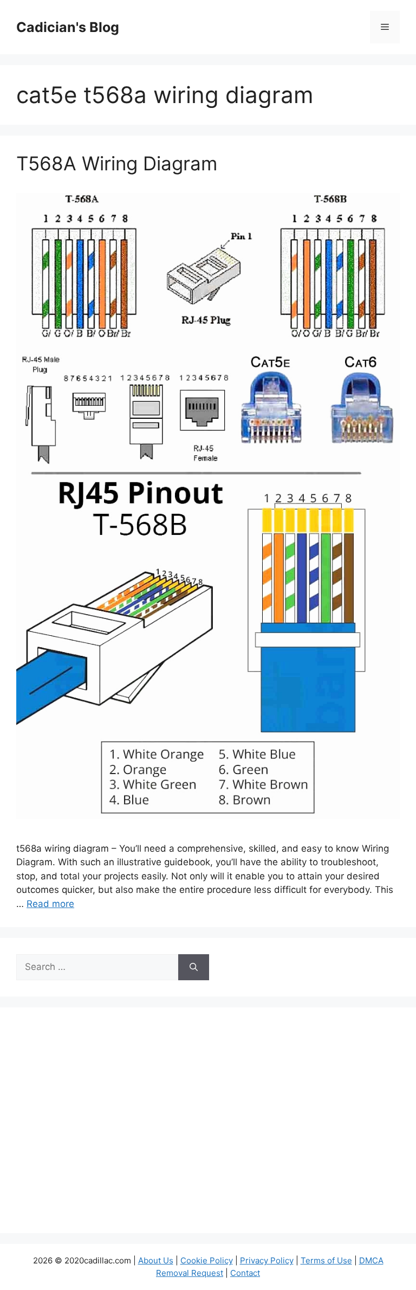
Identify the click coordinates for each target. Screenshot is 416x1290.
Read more (50, 903)
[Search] (193, 967)
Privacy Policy (267, 1260)
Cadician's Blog (67, 27)
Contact (245, 1273)
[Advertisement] (208, 1127)
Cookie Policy (206, 1260)
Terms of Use (326, 1260)
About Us (155, 1260)
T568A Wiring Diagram (116, 163)
